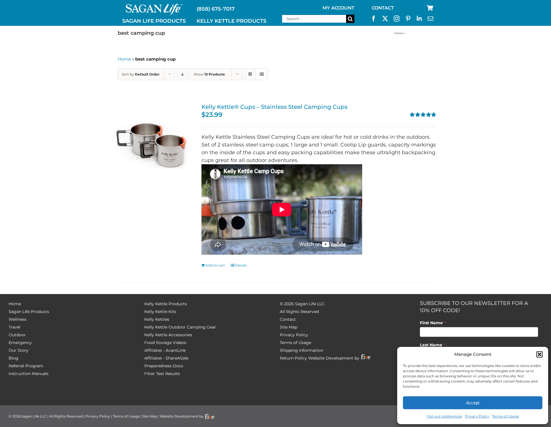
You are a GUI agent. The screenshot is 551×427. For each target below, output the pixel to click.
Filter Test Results (162, 373)
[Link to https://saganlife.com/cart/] (430, 8)
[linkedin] (419, 19)
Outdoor (17, 334)
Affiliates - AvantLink (165, 350)
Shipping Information (301, 350)
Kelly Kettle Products (165, 303)
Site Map (288, 327)
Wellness (17, 319)
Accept (472, 402)
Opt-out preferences (444, 416)
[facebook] (374, 19)
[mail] (430, 19)
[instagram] (396, 19)
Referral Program (26, 365)
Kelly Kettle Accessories (168, 334)
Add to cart (215, 265)
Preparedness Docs (163, 365)
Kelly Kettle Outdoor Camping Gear (180, 327)
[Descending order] (182, 74)
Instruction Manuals (28, 373)
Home (398, 33)
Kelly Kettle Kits (160, 311)
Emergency (20, 342)
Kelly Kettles (156, 319)
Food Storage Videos (165, 342)
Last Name (432, 344)
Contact (288, 319)
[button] (539, 354)
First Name (433, 322)
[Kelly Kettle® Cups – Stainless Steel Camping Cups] (152, 141)
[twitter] (385, 19)
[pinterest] (408, 19)
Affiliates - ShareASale (166, 358)
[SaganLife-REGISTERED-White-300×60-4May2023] (154, 6)
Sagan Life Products (29, 311)
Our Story (18, 350)
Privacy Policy (477, 416)
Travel (14, 327)
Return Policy (293, 358)
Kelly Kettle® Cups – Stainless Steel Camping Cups (274, 106)
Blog (13, 358)
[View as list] (261, 74)
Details (241, 265)
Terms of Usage (505, 416)
